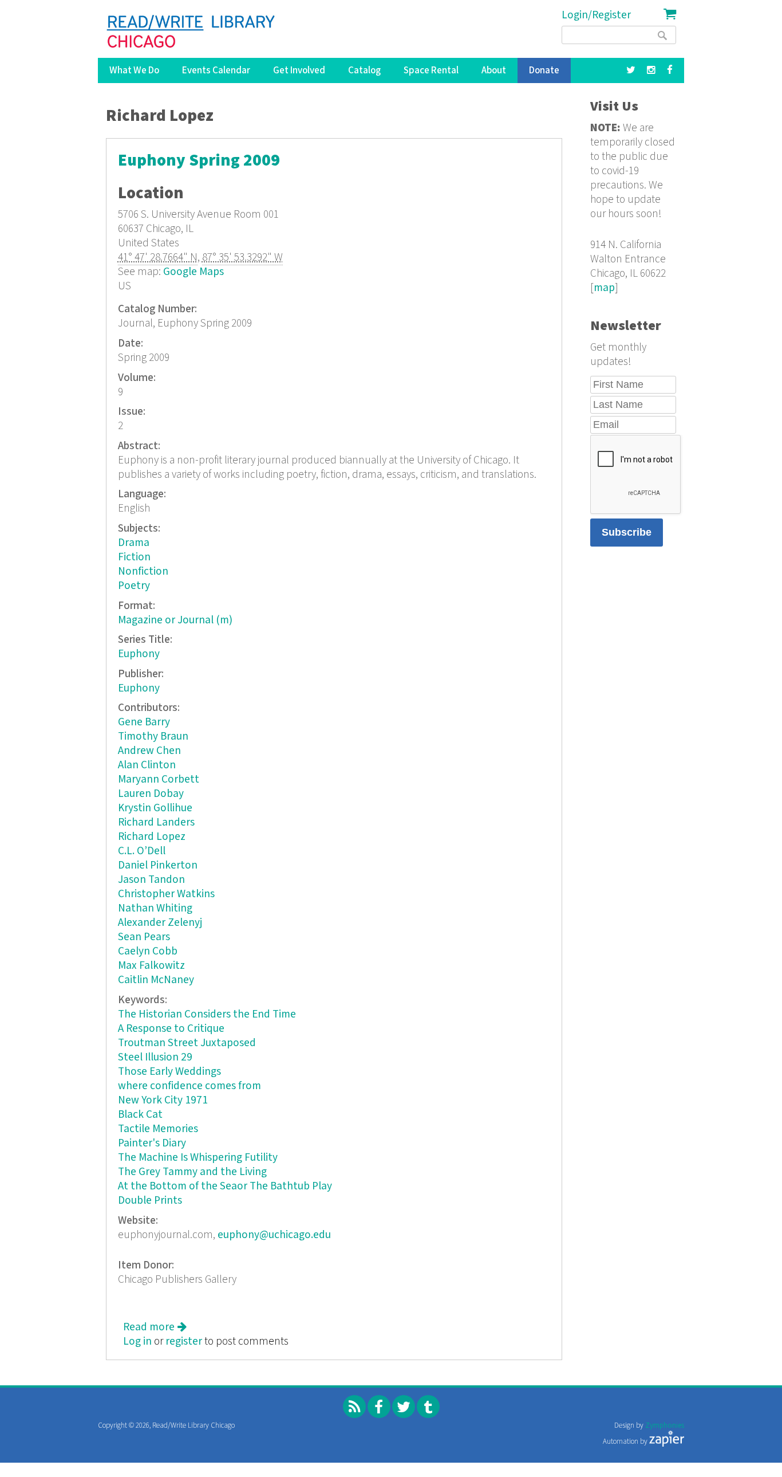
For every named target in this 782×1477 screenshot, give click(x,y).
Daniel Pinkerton (158, 865)
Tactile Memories (158, 1129)
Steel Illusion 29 (155, 1057)
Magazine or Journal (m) (175, 620)
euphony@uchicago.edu (274, 1235)
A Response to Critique (171, 1029)
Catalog (364, 70)
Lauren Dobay (151, 794)
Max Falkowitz (151, 966)
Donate (544, 70)
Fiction (134, 557)
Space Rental (431, 70)
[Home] (191, 31)
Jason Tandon (151, 880)
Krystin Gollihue (155, 808)
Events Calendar (216, 70)
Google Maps (193, 272)
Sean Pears (144, 937)
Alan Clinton (147, 765)
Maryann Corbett (158, 779)
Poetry (134, 586)
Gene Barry (144, 722)
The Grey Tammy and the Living (192, 1172)
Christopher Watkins (166, 894)
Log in (137, 1341)
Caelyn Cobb (147, 951)
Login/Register (596, 15)
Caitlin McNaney (156, 980)
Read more (155, 1327)
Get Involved (299, 70)
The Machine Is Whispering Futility (198, 1157)
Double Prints (150, 1200)
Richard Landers (156, 822)
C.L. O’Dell (141, 851)
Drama (133, 543)
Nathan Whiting (155, 908)
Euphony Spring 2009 (199, 160)
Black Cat (140, 1114)
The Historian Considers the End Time (207, 1014)
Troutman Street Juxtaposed (187, 1043)
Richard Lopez (151, 837)
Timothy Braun (153, 736)
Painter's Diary (152, 1143)
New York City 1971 (163, 1100)
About (493, 70)
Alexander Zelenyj (160, 923)
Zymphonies (664, 1426)
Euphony (139, 654)
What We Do (134, 70)
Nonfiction (143, 571)
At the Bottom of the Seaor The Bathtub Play (225, 1186)
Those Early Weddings (169, 1071)
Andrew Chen (149, 751)
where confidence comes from (189, 1086)
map (604, 288)
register (183, 1341)
